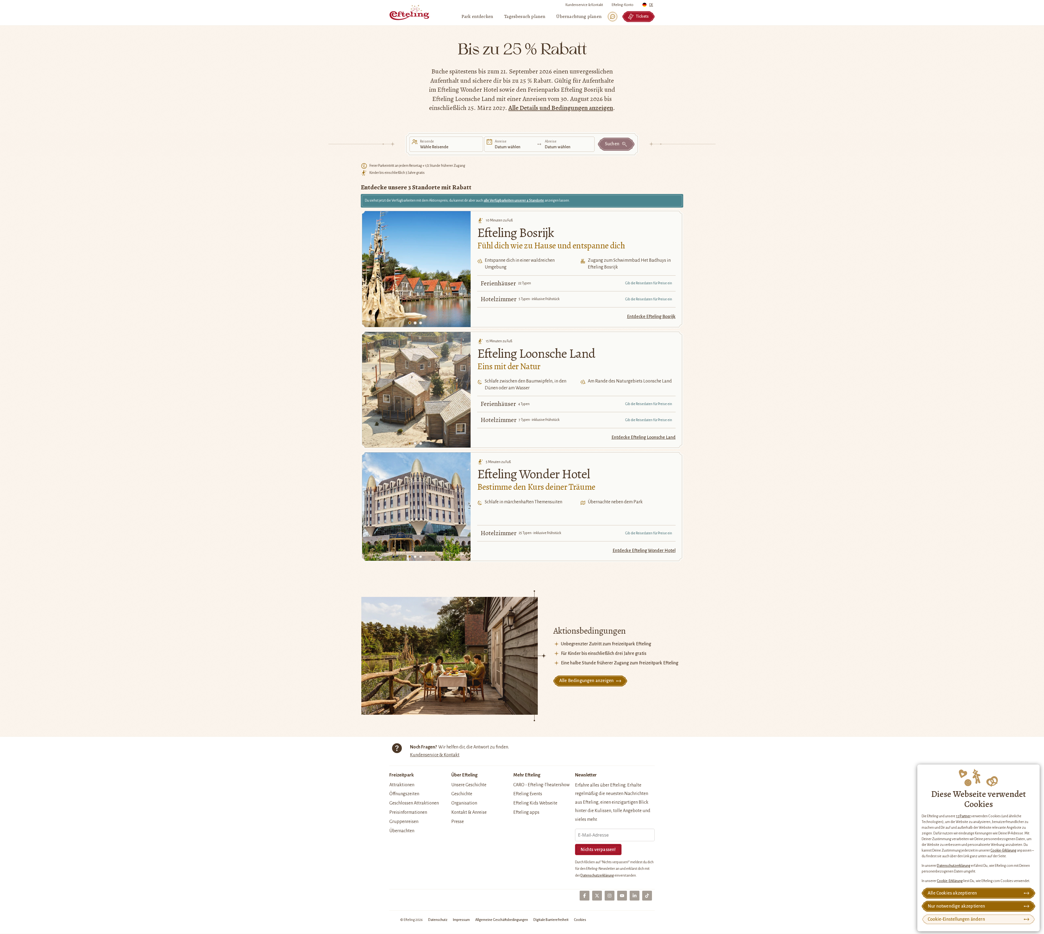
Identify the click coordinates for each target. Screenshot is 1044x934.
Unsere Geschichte (468, 784)
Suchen (612, 143)
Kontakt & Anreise (469, 812)
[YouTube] (622, 896)
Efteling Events (527, 793)
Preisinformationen (408, 812)
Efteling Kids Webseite (535, 803)
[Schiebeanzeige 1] (409, 323)
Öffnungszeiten (404, 793)
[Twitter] (597, 896)
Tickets (642, 16)
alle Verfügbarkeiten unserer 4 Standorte (514, 200)
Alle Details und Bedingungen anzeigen (560, 107)
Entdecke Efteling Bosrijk (651, 316)
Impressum (461, 920)
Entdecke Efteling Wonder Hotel (644, 550)
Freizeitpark (401, 775)
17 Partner (963, 816)
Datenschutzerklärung (953, 866)
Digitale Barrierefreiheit (550, 920)
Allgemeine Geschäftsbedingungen (501, 920)
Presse (457, 821)
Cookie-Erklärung (1003, 850)
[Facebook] (584, 896)
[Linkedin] (634, 896)
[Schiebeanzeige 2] (415, 323)
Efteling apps (526, 812)
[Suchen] (612, 16)
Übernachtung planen (578, 16)
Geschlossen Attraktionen (414, 803)
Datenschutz (438, 920)
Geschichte (461, 793)
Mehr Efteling (526, 775)
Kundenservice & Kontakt (584, 5)
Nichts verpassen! (598, 849)
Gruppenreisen (403, 821)
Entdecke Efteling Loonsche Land (643, 437)
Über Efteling (464, 775)
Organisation (464, 803)
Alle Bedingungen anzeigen (586, 680)
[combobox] (648, 3)
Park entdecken (477, 16)
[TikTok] (647, 896)
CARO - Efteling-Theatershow (541, 784)
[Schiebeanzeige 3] (420, 323)
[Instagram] (609, 896)
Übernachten (401, 830)
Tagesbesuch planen (524, 16)
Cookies (580, 920)
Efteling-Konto (622, 5)
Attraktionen (401, 784)
